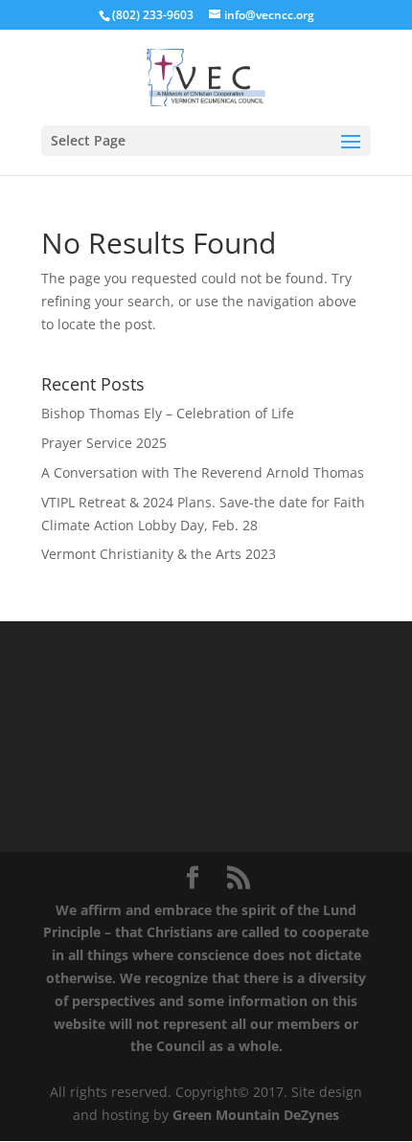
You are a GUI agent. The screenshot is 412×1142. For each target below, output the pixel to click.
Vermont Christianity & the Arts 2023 (158, 554)
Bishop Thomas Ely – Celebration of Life (167, 413)
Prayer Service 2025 (104, 443)
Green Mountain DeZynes (255, 1115)
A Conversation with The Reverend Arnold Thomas (202, 472)
